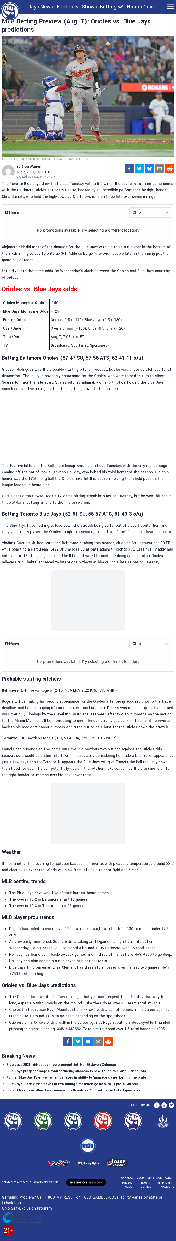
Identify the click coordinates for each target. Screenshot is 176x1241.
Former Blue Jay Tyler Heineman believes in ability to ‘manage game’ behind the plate (76, 1077)
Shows (89, 7)
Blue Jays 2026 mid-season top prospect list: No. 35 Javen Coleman (61, 1064)
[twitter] (139, 168)
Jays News (40, 7)
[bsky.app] (149, 168)
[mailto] (159, 168)
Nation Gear (140, 7)
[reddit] (169, 168)
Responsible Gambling (165, 1185)
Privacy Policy (127, 1185)
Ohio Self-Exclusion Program (27, 1208)
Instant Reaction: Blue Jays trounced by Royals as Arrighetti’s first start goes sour (73, 1090)
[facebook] (129, 168)
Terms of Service (144, 1185)
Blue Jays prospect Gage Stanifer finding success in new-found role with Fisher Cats (76, 1071)
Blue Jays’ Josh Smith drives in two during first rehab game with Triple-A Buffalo (72, 1084)
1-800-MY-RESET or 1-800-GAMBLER (77, 1197)
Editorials (67, 7)
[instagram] (164, 1105)
